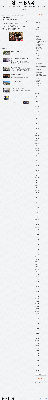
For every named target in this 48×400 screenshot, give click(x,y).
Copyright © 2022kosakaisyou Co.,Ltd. (41, 398)
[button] (45, 374)
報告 (3, 17)
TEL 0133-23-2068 (38, 384)
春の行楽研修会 (8, 17)
